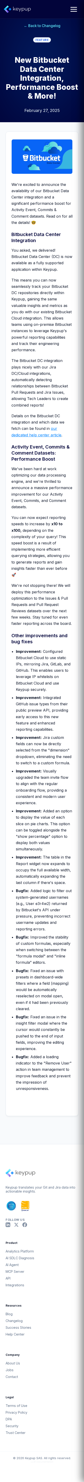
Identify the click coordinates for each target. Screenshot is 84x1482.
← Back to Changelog (42, 26)
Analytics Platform (20, 1251)
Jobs (10, 1370)
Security (12, 1426)
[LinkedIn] (8, 1224)
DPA (9, 1419)
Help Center (15, 1334)
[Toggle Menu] (73, 9)
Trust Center (15, 1433)
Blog (9, 1314)
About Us (13, 1363)
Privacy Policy (16, 1412)
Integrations (15, 1285)
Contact (12, 1377)
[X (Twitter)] (16, 1224)
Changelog (14, 1321)
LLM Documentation (42, 1461)
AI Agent (12, 1265)
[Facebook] (24, 1224)
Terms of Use (16, 1406)
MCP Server (15, 1271)
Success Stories (18, 1327)
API (8, 1278)
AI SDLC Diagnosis (20, 1258)
